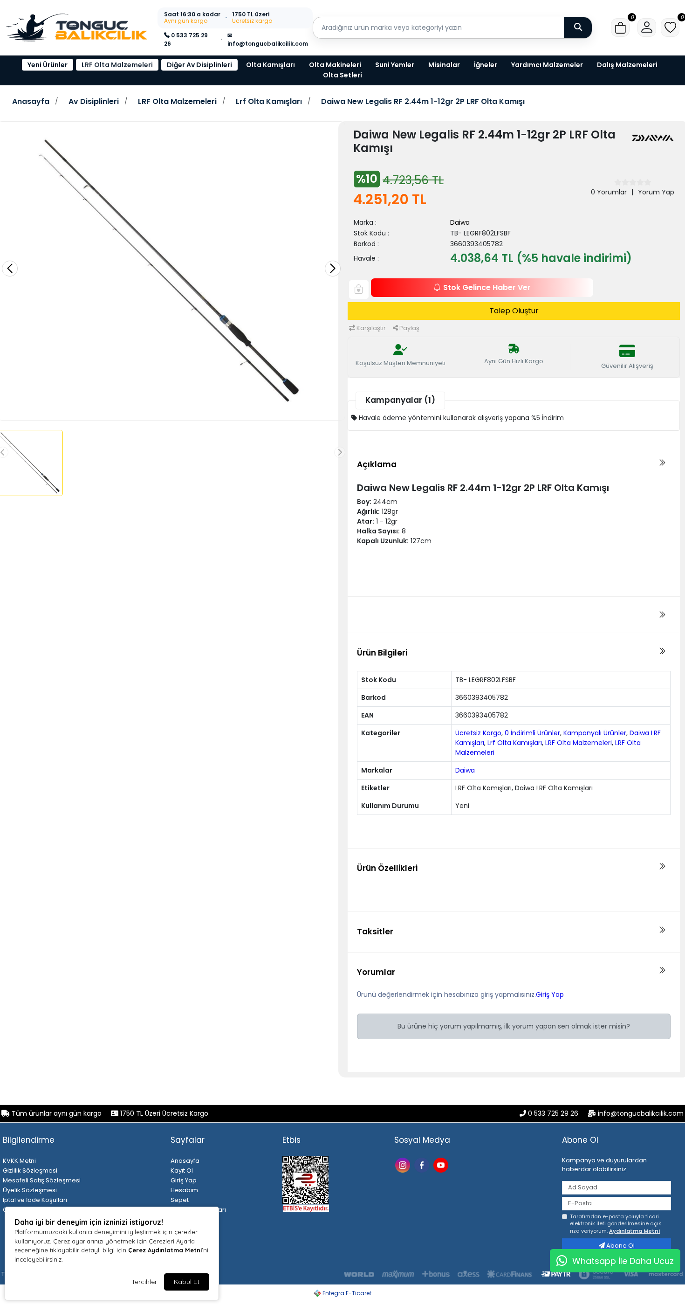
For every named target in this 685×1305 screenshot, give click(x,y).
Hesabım (184, 1190)
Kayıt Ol (182, 1170)
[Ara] (578, 27)
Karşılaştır (370, 328)
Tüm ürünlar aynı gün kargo (56, 1113)
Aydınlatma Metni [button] (634, 1231)
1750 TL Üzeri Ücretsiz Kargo (163, 1113)
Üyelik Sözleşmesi (30, 1190)
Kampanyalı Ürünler (594, 733)
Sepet (180, 1199)
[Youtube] (442, 1164)
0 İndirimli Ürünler (532, 733)
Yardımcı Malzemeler (547, 64)
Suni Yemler (394, 64)
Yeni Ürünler (47, 64)
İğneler (485, 64)
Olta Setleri (342, 75)
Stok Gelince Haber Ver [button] (487, 287)
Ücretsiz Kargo (478, 733)
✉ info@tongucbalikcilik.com (267, 39)
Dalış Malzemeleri (627, 64)
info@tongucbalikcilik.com (641, 1113)
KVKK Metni (19, 1160)
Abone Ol (620, 1245)
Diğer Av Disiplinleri (199, 64)
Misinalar (444, 64)
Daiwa (460, 222)
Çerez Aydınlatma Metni (165, 1250)
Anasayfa (30, 101)
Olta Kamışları (270, 64)
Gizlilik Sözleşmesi (30, 1170)
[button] (620, 27)
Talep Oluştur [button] (514, 310)
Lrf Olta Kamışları (269, 101)
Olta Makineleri (335, 64)
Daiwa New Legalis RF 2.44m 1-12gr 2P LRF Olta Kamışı (423, 101)
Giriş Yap (550, 994)
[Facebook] (422, 1164)
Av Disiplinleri (93, 101)
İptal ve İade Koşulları (35, 1199)
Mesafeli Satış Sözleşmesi (42, 1180)
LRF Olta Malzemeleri (117, 64)
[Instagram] (403, 1164)
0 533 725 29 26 (186, 39)
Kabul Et (186, 1281)
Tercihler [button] (144, 1281)
